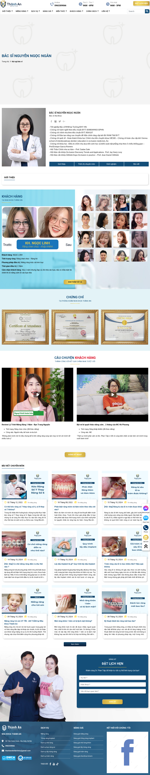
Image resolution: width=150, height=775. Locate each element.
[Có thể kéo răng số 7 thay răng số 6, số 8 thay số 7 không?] (25, 486)
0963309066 (10, 746)
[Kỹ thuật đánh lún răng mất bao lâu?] (125, 600)
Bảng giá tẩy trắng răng (82, 747)
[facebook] (51, 121)
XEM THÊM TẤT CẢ (75, 282)
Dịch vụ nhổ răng (47, 743)
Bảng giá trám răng (81, 752)
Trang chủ (5, 61)
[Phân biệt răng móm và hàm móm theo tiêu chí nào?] (75, 486)
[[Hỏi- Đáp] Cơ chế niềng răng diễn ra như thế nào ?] (25, 543)
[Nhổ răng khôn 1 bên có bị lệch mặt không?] (75, 600)
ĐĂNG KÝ (112, 702)
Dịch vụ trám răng (47, 756)
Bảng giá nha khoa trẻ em (83, 756)
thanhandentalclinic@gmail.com (18, 751)
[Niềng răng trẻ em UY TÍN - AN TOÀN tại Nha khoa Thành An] (25, 600)
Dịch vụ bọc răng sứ (48, 747)
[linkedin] (55, 121)
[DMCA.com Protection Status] (10, 758)
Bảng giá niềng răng (81, 734)
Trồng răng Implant (48, 738)
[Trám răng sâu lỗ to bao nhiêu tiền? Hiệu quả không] (125, 543)
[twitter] (60, 121)
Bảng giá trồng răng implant (84, 738)
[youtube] (64, 121)
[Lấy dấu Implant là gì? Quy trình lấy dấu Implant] (75, 543)
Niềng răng (45, 734)
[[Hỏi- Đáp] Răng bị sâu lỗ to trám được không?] (125, 486)
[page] (50, 764)
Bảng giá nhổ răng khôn (82, 743)
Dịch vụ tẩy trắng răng (49, 752)
